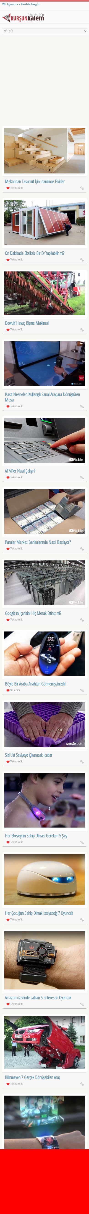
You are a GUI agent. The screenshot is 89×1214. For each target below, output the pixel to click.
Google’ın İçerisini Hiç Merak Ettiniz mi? (33, 613)
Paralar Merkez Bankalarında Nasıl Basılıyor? (38, 542)
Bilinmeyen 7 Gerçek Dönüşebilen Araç (32, 1077)
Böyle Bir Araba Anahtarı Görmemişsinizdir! (35, 684)
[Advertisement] (44, 81)
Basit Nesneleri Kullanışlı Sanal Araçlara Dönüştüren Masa (42, 397)
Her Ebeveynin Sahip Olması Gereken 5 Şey (36, 836)
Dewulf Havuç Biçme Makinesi (27, 323)
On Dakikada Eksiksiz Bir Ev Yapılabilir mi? (34, 253)
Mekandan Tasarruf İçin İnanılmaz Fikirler (35, 181)
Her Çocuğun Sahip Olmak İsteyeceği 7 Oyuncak (39, 913)
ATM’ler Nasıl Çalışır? (20, 471)
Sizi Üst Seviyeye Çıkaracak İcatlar (28, 755)
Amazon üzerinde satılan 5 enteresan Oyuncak (38, 997)
